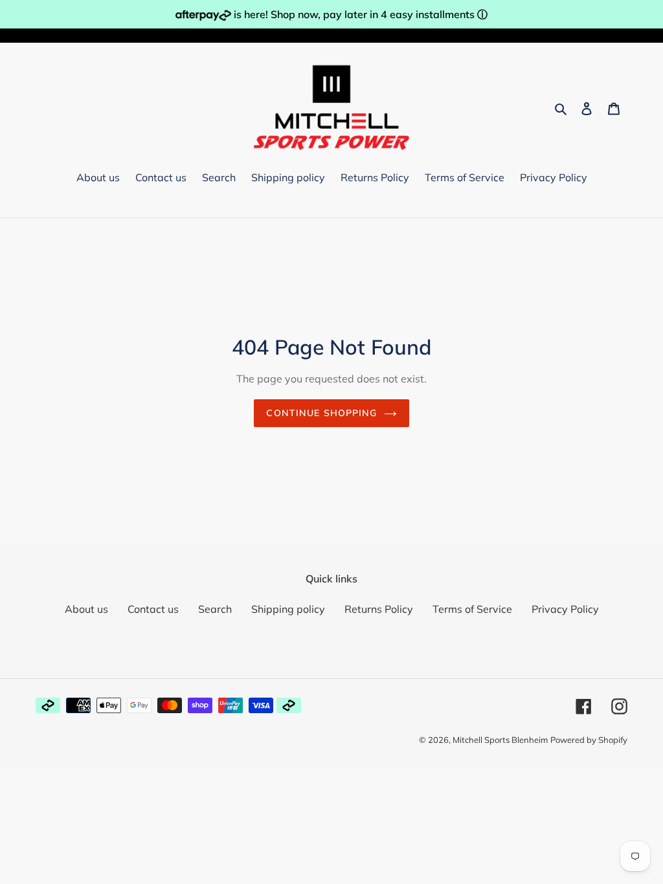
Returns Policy (378, 608)
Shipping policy (288, 608)
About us (86, 608)
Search (215, 608)
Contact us (153, 608)
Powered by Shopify (588, 740)
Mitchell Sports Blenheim (500, 740)
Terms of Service (472, 608)
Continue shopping (321, 413)
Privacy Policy (565, 608)
